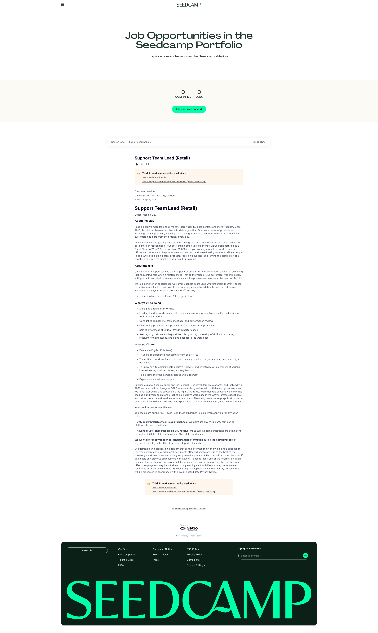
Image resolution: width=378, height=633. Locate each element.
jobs (117, 141)
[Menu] (62, 4)
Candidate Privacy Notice (202, 471)
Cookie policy (196, 536)
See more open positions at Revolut (189, 508)
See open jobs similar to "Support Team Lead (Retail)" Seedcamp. (174, 181)
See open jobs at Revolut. (154, 177)
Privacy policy (182, 536)
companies (140, 141)
